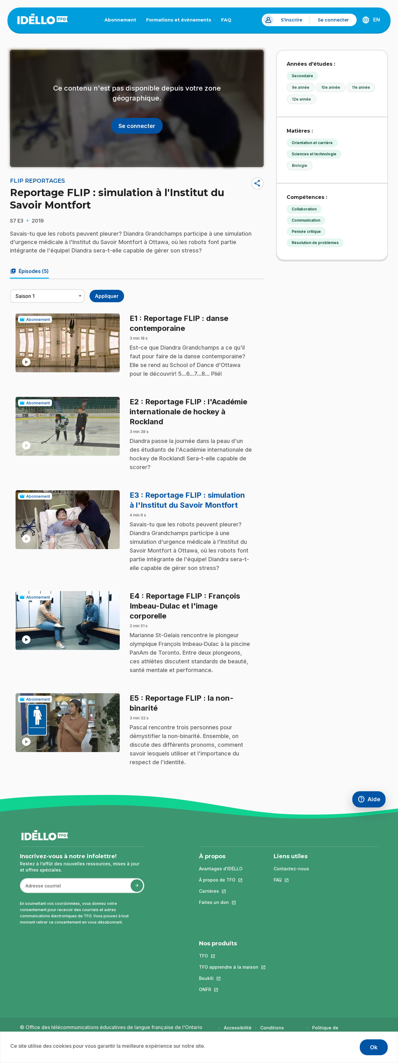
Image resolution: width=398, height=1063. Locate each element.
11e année (361, 87)
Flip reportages (37, 180)
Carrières (221, 891)
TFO (228, 955)
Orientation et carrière (312, 142)
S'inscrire (291, 20)
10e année (330, 87)
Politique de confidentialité (328, 1031)
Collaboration (304, 209)
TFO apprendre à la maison (228, 967)
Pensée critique (306, 231)
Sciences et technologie (314, 154)
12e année (301, 99)
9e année (300, 87)
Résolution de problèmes (315, 242)
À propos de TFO (221, 879)
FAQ (228, 21)
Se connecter (333, 20)
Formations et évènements (178, 20)
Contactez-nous (291, 868)
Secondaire (302, 75)
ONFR (228, 989)
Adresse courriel (40, 889)
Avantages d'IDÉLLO (221, 868)
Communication (306, 220)
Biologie (299, 165)
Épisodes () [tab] (29, 271)
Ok (373, 1047)
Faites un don (221, 902)
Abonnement (120, 20)
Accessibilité (238, 1027)
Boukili (228, 978)
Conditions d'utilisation (273, 1031)
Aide (372, 801)
